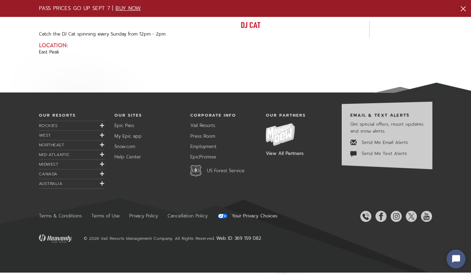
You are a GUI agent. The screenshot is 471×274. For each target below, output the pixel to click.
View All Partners (284, 153)
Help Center (127, 157)
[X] (410, 216)
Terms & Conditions (60, 216)
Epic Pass (124, 125)
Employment (203, 146)
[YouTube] (425, 216)
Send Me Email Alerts (384, 142)
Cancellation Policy (188, 216)
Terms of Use (105, 216)
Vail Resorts (202, 125)
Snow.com (124, 146)
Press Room (202, 136)
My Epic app (128, 136)
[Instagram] (395, 216)
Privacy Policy (143, 216)
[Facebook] (380, 216)
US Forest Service (225, 170)
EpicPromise (203, 157)
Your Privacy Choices (253, 216)
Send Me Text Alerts (383, 153)
